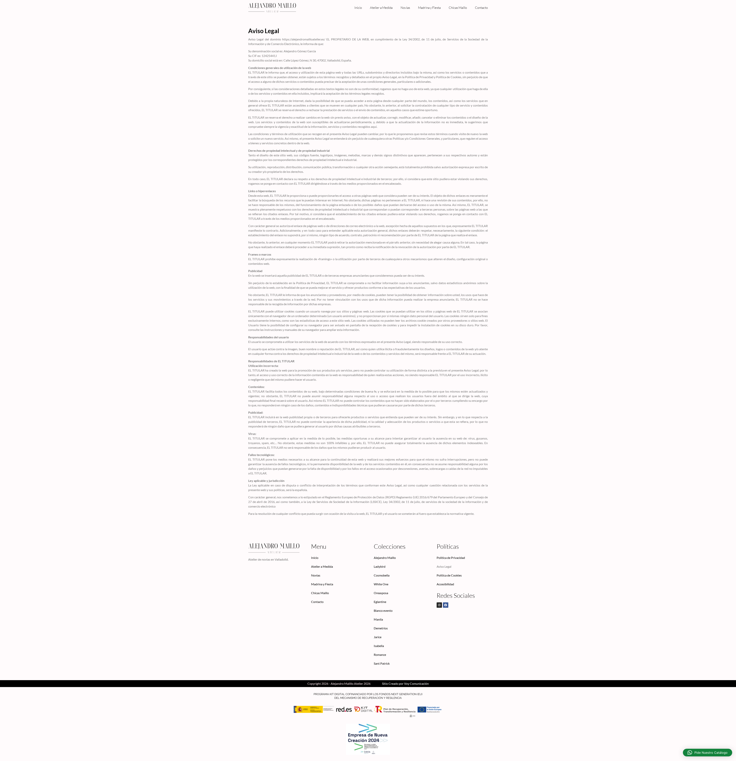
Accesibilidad (445, 584)
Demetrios (381, 628)
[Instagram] (439, 605)
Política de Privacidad (451, 557)
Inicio (358, 8)
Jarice (377, 637)
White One (381, 584)
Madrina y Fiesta (429, 8)
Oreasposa (381, 593)
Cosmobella (381, 575)
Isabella (379, 646)
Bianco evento (383, 610)
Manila (378, 619)
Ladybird (379, 566)
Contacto (481, 8)
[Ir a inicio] (272, 7)
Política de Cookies (449, 575)
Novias (405, 8)
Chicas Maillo (458, 8)
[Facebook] (445, 605)
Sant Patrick (382, 663)
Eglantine (380, 602)
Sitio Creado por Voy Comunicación (405, 683)
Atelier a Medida (381, 8)
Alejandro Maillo (385, 557)
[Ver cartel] (368, 739)
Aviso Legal (444, 566)
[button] (707, 752)
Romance (380, 654)
